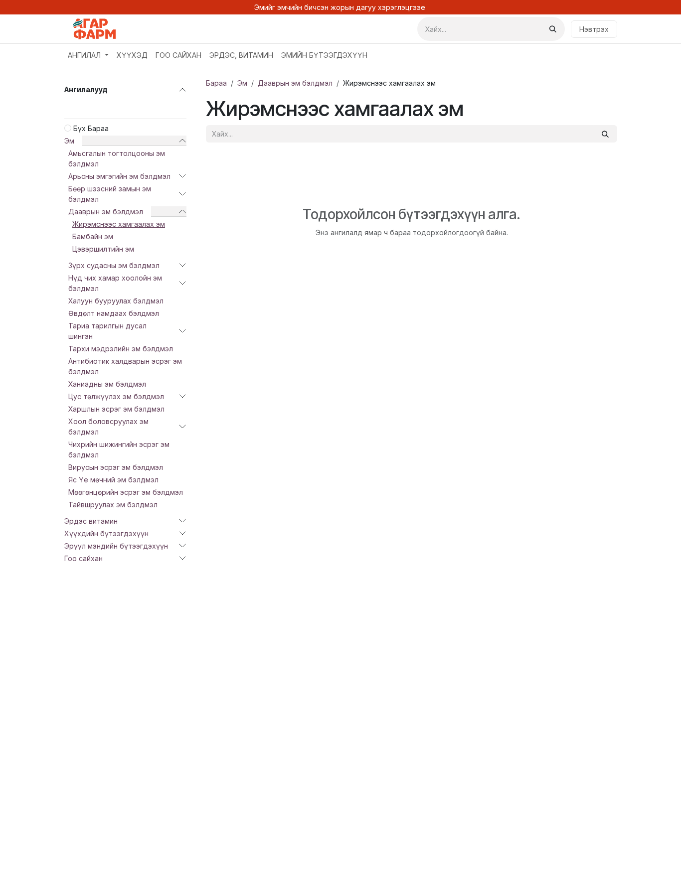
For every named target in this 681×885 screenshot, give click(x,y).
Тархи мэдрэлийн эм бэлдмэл (120, 348)
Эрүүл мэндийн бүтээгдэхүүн (116, 546)
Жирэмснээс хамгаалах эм (118, 224)
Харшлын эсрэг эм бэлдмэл (116, 409)
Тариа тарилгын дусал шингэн (107, 330)
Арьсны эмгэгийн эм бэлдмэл (119, 176)
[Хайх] (553, 29)
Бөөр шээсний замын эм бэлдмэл (109, 193)
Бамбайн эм (92, 236)
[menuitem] (88, 55)
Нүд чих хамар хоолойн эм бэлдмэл (115, 283)
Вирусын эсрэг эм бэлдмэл (115, 467)
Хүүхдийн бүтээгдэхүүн (106, 533)
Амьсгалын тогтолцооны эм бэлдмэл (116, 158)
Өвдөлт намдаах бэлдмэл (113, 313)
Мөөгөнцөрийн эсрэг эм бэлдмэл (125, 492)
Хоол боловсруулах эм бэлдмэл (108, 426)
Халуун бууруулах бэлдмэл (116, 300)
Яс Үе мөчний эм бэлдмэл (113, 479)
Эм (69, 141)
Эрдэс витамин (91, 521)
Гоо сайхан (83, 558)
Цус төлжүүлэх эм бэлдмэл (116, 396)
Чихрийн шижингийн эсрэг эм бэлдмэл (119, 449)
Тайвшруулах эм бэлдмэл (113, 504)
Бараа (216, 83)
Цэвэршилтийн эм (103, 249)
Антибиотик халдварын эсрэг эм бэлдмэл (125, 366)
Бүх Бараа (91, 128)
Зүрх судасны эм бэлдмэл (114, 265)
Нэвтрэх (594, 29)
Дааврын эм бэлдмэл (105, 211)
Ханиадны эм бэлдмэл (107, 384)
